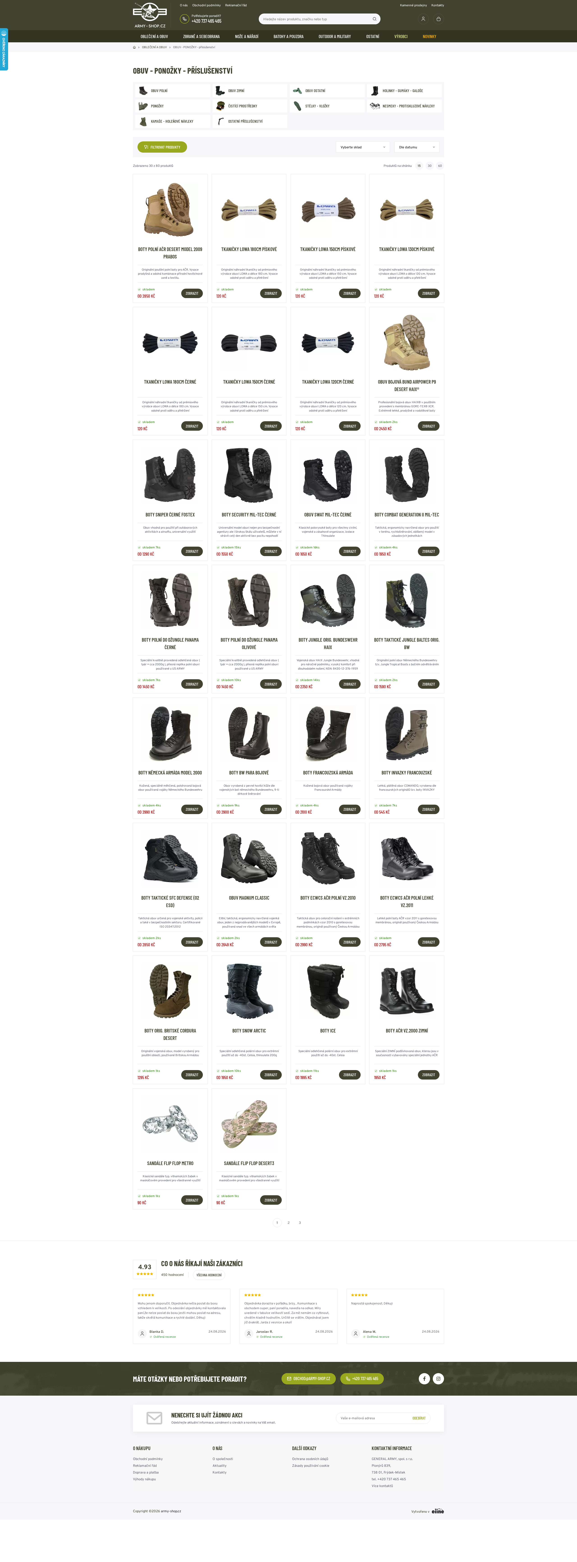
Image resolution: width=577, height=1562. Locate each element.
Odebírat (419, 1417)
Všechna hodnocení (209, 1275)
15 (419, 166)
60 (440, 166)
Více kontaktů (382, 1486)
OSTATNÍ (372, 36)
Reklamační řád (236, 5)
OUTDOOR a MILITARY (335, 36)
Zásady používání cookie (310, 1465)
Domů (134, 47)
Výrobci (401, 36)
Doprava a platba (146, 1472)
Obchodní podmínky (206, 5)
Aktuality (220, 1465)
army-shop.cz (171, 1511)
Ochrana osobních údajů (310, 1459)
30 (430, 166)
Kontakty (437, 5)
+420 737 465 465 (206, 21)
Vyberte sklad (351, 147)
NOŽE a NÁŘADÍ (246, 36)
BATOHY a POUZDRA (289, 36)
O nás (184, 5)
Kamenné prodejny (413, 5)
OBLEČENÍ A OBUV (154, 36)
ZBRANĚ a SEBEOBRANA (201, 36)
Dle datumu (408, 147)
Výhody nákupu (144, 1479)
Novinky (429, 36)
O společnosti (223, 1459)
